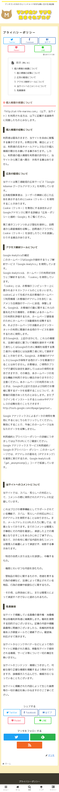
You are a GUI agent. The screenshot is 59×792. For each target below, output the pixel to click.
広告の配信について (26, 77)
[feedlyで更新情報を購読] (43, 737)
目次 (18, 62)
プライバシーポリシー (29, 781)
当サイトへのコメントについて (31, 86)
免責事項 (21, 90)
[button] (53, 465)
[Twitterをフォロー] (16, 737)
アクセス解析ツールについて (30, 81)
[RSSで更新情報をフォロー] (29, 745)
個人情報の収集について (28, 73)
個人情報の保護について (26, 68)
